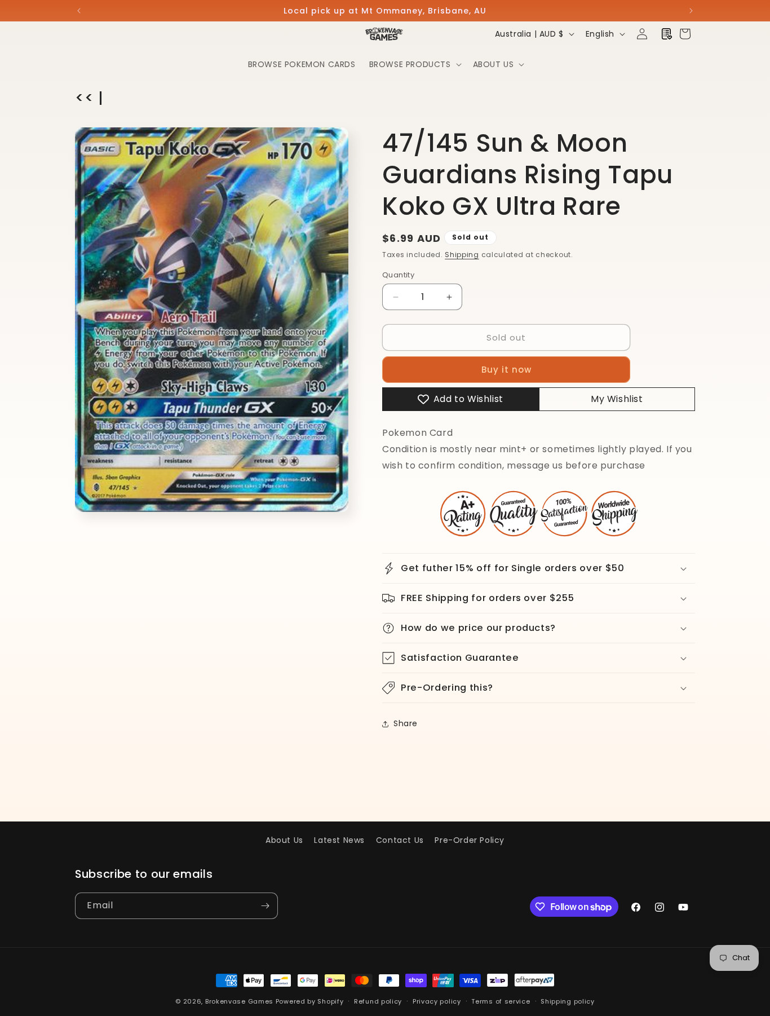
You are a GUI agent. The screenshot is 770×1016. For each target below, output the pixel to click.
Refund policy (378, 1001)
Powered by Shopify (310, 1001)
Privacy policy (437, 1001)
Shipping (462, 254)
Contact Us (400, 840)
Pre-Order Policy (470, 840)
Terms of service (500, 1001)
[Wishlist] (666, 33)
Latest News (339, 840)
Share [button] (405, 723)
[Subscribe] (265, 906)
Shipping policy (568, 1001)
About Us (284, 840)
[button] (414, 64)
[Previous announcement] (79, 10)
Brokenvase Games (239, 1001)
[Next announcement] (691, 10)
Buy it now (506, 370)
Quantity (398, 275)
